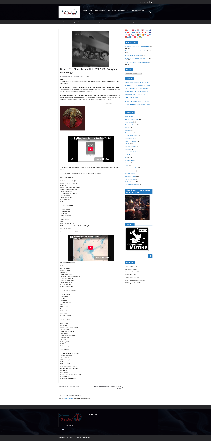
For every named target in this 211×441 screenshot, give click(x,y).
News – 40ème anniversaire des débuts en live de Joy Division (107, 387)
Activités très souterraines (132, 82)
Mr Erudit (143, 94)
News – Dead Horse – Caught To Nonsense (137, 62)
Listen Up (127, 143)
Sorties (84, 14)
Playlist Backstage (130, 173)
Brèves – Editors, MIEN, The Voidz (69, 386)
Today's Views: (129, 266)
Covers (133, 85)
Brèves (127, 127)
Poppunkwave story (123, 10)
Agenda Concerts (94, 14)
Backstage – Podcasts (131, 124)
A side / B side (129, 116)
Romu (72, 76)
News (90, 10)
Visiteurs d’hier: (129, 274)
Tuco (126, 107)
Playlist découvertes (130, 176)
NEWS (128, 97)
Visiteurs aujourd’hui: (130, 269)
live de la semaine (141, 91)
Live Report (128, 149)
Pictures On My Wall (143, 98)
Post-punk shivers (130, 179)
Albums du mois (144, 83)
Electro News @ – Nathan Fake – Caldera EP (137, 58)
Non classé (128, 163)
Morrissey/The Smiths (138, 10)
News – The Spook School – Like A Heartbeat (137, 46)
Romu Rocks (72, 437)
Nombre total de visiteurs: (132, 280)
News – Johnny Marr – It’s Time (133, 55)
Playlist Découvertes (132, 101)
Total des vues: (129, 277)
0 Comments (78, 76)
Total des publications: (131, 283)
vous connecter (69, 398)
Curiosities (139, 85)
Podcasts (142, 101)
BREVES (128, 85)
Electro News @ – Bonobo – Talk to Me (135, 51)
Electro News (128, 133)
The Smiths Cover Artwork (132, 184)
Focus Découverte (143, 88)
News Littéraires (129, 160)
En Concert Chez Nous (131, 135)
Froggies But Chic (130, 138)
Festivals (135, 88)
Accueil (85, 10)
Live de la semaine (130, 146)
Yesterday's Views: (130, 272)
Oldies (126, 165)
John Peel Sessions (130, 141)
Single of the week (100, 10)
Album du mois (112, 10)
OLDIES (135, 98)
